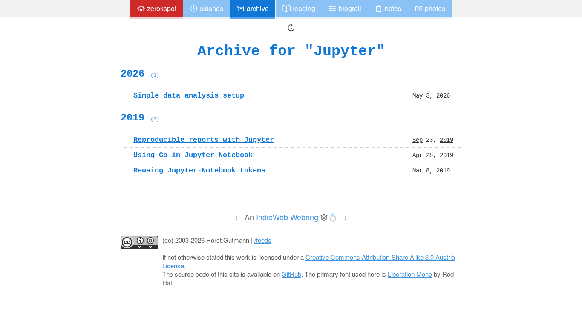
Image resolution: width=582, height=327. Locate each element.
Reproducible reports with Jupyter (203, 140)
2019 (140, 117)
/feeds (262, 239)
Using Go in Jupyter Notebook (193, 155)
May (417, 95)
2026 (140, 73)
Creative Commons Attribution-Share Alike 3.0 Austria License (308, 261)
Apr (417, 155)
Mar (417, 170)
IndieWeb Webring (287, 216)
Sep (417, 139)
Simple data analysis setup (188, 95)
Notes (392, 8)
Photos (434, 8)
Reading (303, 8)
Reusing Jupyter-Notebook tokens (199, 170)
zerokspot (160, 8)
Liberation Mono (410, 274)
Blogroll (349, 8)
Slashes (210, 8)
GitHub (291, 274)
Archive (257, 8)
